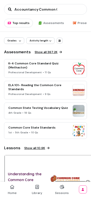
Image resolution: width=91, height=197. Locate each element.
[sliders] (60, 41)
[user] (83, 189)
